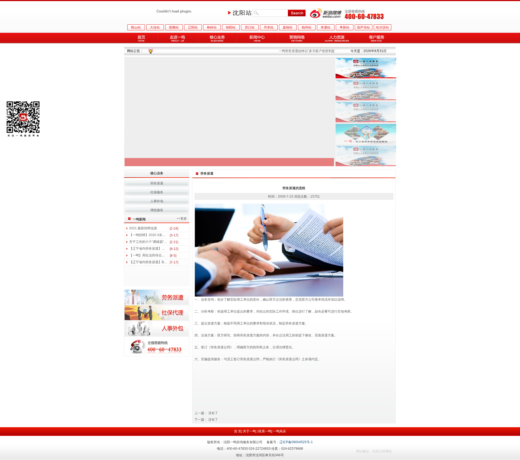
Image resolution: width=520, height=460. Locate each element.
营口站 (250, 27)
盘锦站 (287, 27)
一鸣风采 (279, 431)
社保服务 (156, 192)
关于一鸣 (249, 431)
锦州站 (306, 27)
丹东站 (269, 27)
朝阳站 (231, 27)
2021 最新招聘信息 (143, 228)
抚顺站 (174, 27)
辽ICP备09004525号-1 (296, 442)
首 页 (237, 431)
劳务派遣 (156, 183)
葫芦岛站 (363, 27)
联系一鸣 (264, 431)
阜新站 (344, 27)
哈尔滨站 (382, 27)
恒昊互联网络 (382, 451)
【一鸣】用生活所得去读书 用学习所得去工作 (162, 255)
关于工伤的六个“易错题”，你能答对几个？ (159, 242)
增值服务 (156, 210)
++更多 (182, 218)
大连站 (155, 27)
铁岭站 (212, 27)
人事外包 (156, 201)
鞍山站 (136, 27)
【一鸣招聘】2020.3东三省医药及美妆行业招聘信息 (166, 235)
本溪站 (325, 27)
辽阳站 (193, 27)
